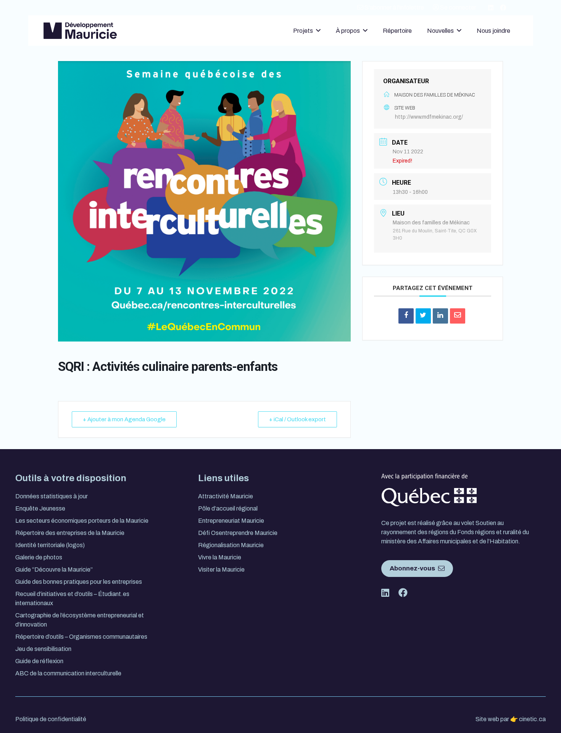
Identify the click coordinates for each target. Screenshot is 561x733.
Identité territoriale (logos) (50, 545)
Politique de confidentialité (50, 719)
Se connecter (457, 7)
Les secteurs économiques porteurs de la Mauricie (81, 520)
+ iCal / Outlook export (297, 419)
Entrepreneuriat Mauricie (231, 520)
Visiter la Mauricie (221, 569)
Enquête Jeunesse (40, 508)
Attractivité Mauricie (225, 496)
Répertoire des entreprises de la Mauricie (69, 533)
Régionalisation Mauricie (231, 545)
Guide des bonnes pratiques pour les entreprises (78, 581)
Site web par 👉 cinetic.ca (511, 719)
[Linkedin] (440, 316)
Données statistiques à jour (51, 496)
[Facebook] (503, 8)
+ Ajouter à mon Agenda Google (124, 419)
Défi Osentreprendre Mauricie (237, 533)
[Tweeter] (423, 316)
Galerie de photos (38, 557)
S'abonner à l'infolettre (393, 7)
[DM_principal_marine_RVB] (80, 31)
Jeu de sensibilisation (43, 649)
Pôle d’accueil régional (228, 508)
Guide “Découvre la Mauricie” (54, 569)
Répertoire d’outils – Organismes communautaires (81, 636)
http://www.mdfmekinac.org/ (429, 117)
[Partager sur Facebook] (406, 316)
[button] (318, 30)
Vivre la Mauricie (219, 557)
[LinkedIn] (491, 8)
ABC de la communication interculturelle (68, 673)
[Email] (457, 316)
